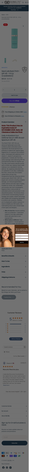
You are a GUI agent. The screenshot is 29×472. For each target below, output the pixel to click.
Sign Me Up (21, 242)
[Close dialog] (27, 225)
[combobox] (21, 240)
